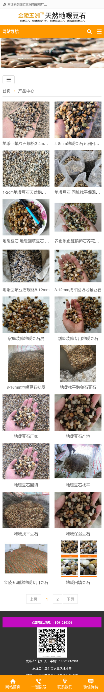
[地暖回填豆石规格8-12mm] (26, 266)
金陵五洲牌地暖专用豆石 (26, 582)
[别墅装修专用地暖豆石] (78, 314)
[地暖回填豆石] (78, 558)
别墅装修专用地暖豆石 (78, 338)
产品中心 (26, 91)
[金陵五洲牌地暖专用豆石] (26, 558)
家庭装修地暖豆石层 (26, 338)
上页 (33, 599)
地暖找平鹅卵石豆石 (78, 387)
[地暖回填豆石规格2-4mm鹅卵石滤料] (26, 120)
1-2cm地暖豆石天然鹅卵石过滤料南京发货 (40, 192)
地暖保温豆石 (78, 533)
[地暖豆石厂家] (26, 412)
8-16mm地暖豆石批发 (26, 387)
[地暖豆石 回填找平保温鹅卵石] (78, 168)
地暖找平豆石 (26, 533)
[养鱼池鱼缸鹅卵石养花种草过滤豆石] (78, 217)
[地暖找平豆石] (26, 510)
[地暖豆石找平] (78, 461)
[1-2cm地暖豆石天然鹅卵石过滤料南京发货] (26, 168)
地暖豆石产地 (78, 436)
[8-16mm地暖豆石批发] (26, 363)
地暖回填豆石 (78, 582)
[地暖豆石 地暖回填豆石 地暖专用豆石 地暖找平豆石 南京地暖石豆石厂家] (26, 217)
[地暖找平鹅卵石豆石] (78, 363)
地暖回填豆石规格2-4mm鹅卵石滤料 (35, 143)
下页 (70, 599)
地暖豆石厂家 (26, 436)
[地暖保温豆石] (78, 510)
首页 (7, 91)
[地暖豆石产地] (78, 412)
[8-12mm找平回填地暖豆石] (78, 266)
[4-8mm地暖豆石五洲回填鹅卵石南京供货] (78, 120)
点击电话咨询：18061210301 (52, 622)
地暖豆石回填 (26, 485)
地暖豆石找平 (78, 485)
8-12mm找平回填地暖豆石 (78, 289)
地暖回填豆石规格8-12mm (26, 289)
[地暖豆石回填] (26, 461)
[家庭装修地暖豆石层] (26, 314)
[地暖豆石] (52, 20)
